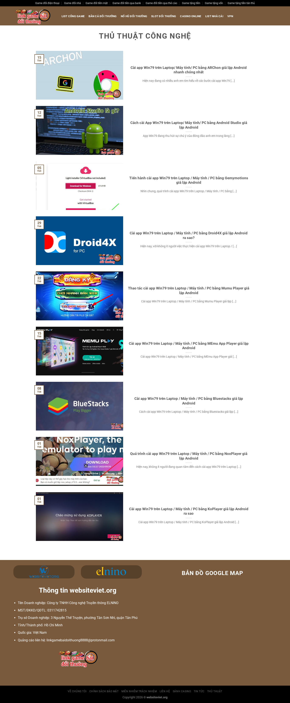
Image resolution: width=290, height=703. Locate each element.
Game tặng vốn (214, 3)
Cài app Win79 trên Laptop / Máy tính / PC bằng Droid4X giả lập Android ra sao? (189, 235)
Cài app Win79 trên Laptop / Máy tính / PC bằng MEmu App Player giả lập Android (189, 346)
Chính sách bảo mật (104, 691)
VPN (230, 16)
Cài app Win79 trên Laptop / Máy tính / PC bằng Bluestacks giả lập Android (188, 401)
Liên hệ (165, 691)
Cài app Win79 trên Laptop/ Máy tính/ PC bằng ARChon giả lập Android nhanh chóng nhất (189, 70)
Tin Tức (199, 691)
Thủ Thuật (214, 691)
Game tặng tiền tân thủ (241, 3)
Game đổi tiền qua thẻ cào (161, 3)
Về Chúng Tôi (77, 691)
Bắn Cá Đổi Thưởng (103, 16)
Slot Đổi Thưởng (163, 16)
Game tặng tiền (191, 3)
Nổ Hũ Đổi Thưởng (134, 16)
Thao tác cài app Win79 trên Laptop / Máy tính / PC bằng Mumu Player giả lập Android (188, 290)
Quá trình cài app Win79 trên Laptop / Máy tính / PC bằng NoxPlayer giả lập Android (188, 456)
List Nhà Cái (214, 16)
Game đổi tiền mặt (97, 3)
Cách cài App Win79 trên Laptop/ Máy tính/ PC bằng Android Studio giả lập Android (188, 125)
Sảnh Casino (182, 691)
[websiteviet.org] (33, 15)
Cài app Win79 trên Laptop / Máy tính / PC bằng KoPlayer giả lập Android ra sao (188, 511)
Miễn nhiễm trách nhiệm (139, 691)
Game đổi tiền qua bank (127, 3)
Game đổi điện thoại (47, 3)
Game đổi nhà (72, 3)
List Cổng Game (73, 16)
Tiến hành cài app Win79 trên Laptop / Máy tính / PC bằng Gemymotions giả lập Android (188, 180)
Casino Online (190, 16)
